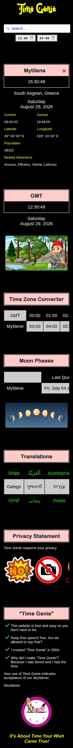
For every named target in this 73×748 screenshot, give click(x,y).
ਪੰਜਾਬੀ (13, 500)
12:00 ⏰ (25, 38)
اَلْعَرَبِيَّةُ (34, 473)
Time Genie (36, 9)
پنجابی (34, 500)
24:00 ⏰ (47, 38)
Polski (59, 500)
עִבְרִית (59, 486)
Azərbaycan (59, 473)
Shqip (14, 473)
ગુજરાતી (34, 486)
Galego (14, 486)
